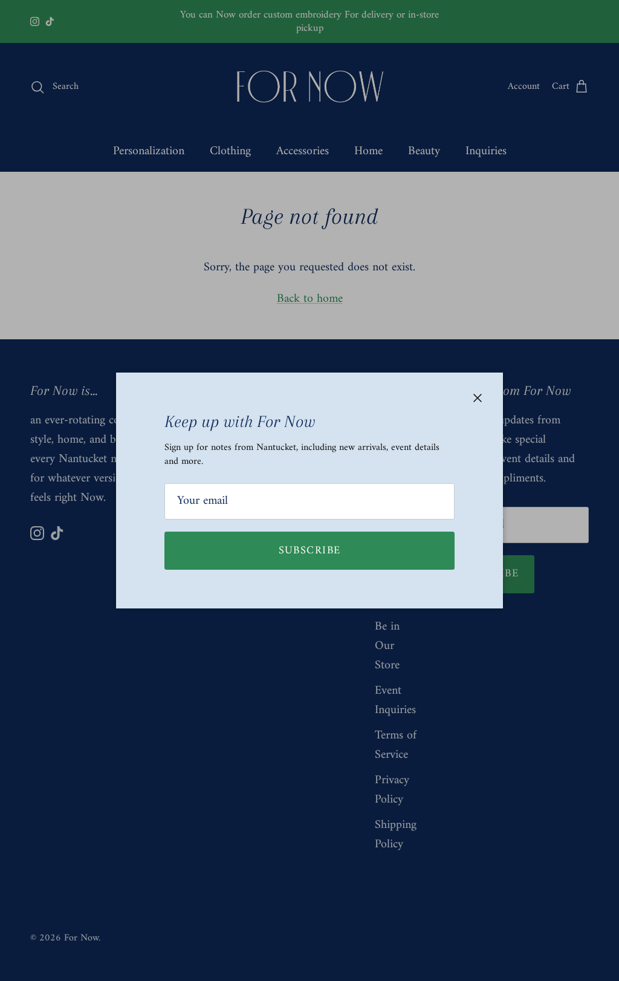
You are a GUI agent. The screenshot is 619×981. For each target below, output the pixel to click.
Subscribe (310, 550)
